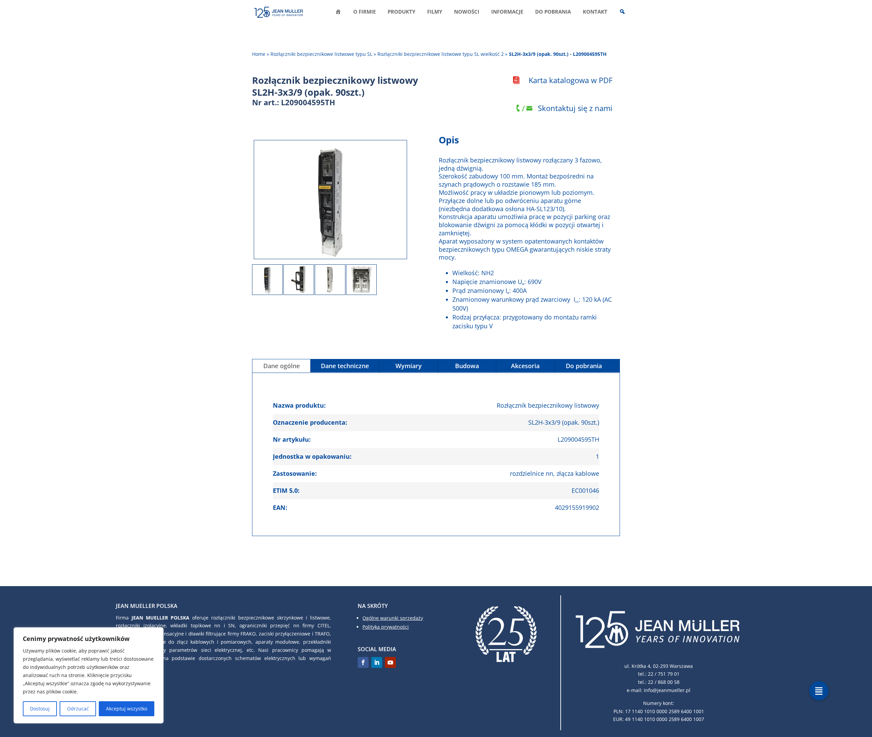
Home (258, 54)
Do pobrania (553, 12)
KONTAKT (595, 12)
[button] (818, 690)
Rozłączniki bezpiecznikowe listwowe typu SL (321, 54)
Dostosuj (40, 708)
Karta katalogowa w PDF (570, 80)
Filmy (434, 12)
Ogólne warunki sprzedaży (392, 618)
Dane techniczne (345, 366)
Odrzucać (78, 708)
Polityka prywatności (385, 627)
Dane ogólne (281, 366)
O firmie (364, 12)
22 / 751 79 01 (664, 674)
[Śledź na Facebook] (363, 662)
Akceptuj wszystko (126, 708)
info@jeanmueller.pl (667, 690)
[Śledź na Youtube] (390, 662)
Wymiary (408, 366)
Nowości (466, 12)
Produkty (401, 12)
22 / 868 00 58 (664, 682)
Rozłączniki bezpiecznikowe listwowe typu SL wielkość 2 (440, 54)
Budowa (467, 366)
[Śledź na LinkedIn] (376, 662)
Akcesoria (525, 366)
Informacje (507, 12)
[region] (89, 675)
